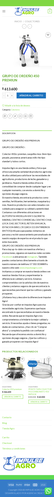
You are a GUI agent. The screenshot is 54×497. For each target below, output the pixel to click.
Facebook (7, 256)
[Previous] (2, 383)
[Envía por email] (20, 116)
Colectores (32, 21)
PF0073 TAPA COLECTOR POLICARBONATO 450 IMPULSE (40, 391)
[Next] (52, 383)
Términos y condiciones (13, 448)
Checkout (7, 443)
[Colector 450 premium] (14, 370)
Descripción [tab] (8, 133)
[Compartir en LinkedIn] (30, 116)
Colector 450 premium (12, 389)
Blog (4, 423)
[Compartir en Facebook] (10, 116)
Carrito (5, 437)
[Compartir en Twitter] (15, 116)
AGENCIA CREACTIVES (38, 493)
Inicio (18, 21)
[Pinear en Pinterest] (25, 116)
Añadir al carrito (31, 95)
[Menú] (4, 11)
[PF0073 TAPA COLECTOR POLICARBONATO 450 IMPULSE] (40, 370)
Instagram (32, 256)
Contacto (7, 417)
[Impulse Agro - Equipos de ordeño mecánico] (27, 11)
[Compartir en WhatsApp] (4, 116)
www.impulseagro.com (31, 267)
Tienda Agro (8, 428)
